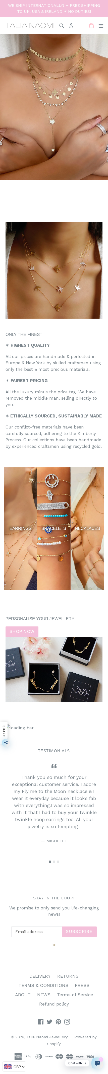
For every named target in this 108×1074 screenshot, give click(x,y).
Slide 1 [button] (50, 862)
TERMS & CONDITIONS (43, 985)
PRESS (82, 985)
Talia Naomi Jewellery (47, 1037)
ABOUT (23, 994)
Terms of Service (75, 994)
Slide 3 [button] (58, 862)
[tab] (50, 862)
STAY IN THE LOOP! (54, 898)
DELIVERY (40, 976)
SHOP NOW (22, 631)
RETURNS (68, 976)
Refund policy (54, 1004)
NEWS (43, 994)
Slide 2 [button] (54, 862)
